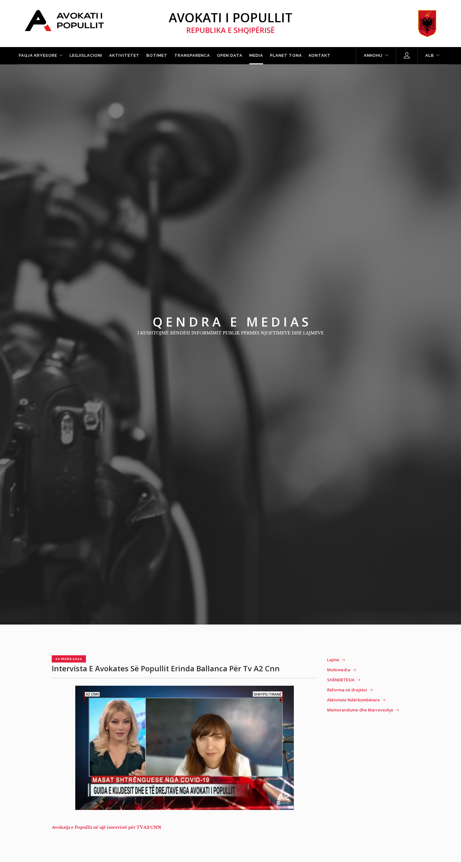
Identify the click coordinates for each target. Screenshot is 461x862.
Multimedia (338, 670)
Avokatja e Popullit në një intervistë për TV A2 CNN (106, 827)
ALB (429, 55)
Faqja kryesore (38, 55)
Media (256, 55)
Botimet (156, 55)
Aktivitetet (124, 55)
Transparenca (192, 55)
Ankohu (373, 55)
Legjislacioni (86, 55)
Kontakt (320, 55)
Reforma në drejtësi (347, 690)
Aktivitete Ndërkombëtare (353, 700)
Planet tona (286, 55)
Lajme (333, 659)
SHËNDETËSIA (341, 680)
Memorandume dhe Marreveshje (360, 710)
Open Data (229, 55)
